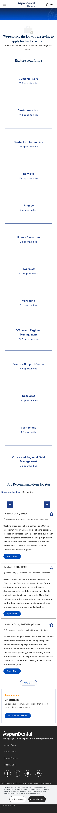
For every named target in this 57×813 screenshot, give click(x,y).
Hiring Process (11, 758)
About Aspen (10, 745)
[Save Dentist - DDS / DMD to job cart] (51, 514)
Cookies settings (17, 799)
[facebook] (7, 773)
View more (28, 683)
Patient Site (10, 765)
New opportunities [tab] (10, 492)
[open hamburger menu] (4, 4)
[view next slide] (47, 504)
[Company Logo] (26, 4)
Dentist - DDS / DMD (15, 513)
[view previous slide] (10, 504)
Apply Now (12, 556)
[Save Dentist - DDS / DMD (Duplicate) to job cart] (51, 625)
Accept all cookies (37, 799)
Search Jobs (10, 751)
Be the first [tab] (28, 492)
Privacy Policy (9, 805)
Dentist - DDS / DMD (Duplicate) (21, 624)
